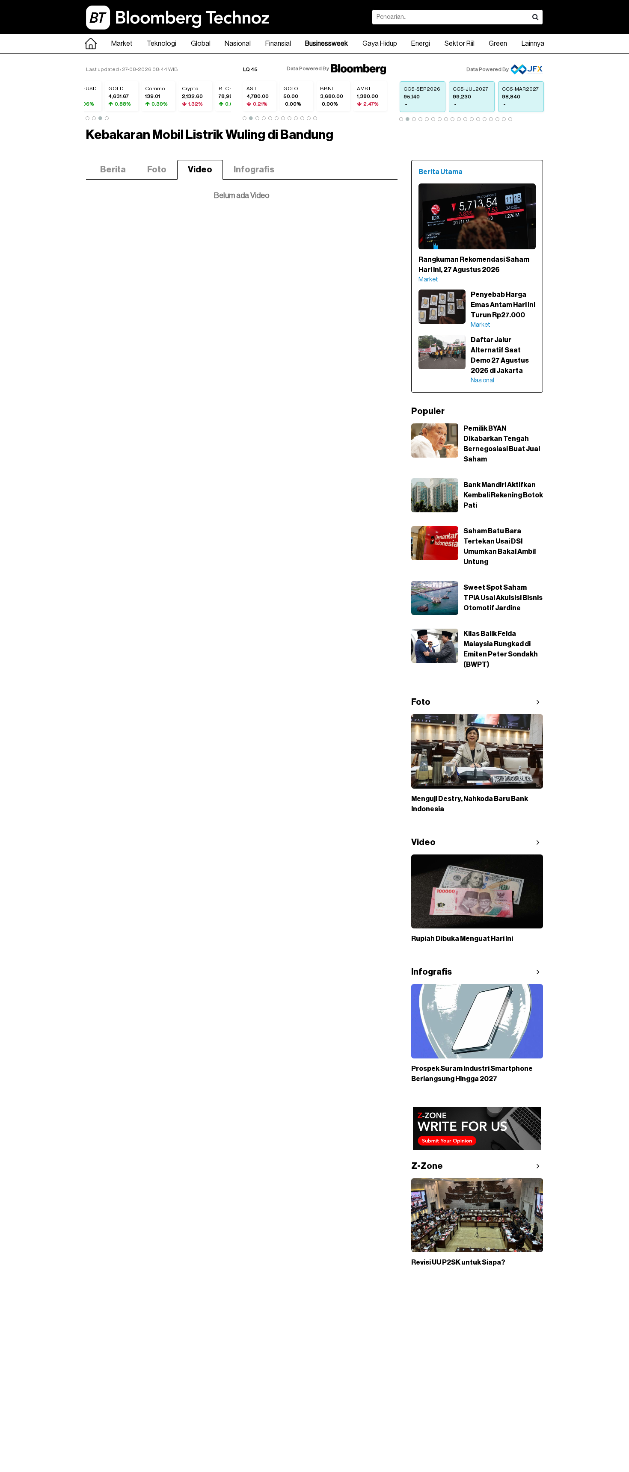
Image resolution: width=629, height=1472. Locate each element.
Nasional (238, 43)
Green (498, 43)
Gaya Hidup (379, 43)
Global (201, 43)
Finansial (278, 43)
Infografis (254, 170)
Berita (113, 170)
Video (200, 170)
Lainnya (533, 43)
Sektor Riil (460, 43)
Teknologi (161, 43)
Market (122, 43)
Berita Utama (440, 171)
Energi (420, 43)
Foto (156, 170)
